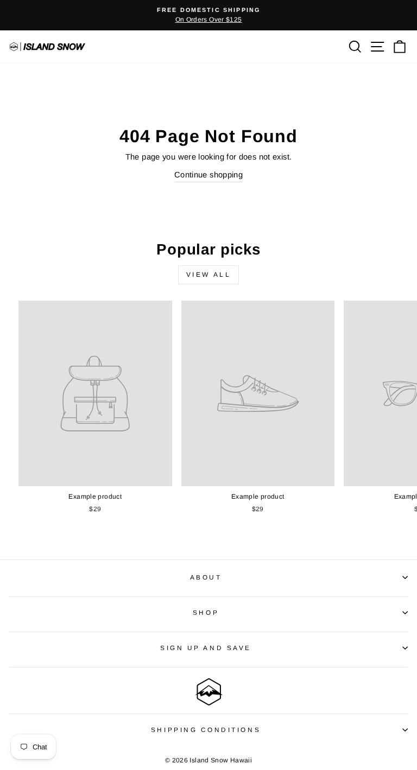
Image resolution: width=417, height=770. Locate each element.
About (206, 577)
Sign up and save (205, 647)
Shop (206, 612)
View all (208, 274)
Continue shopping (208, 174)
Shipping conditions (206, 729)
